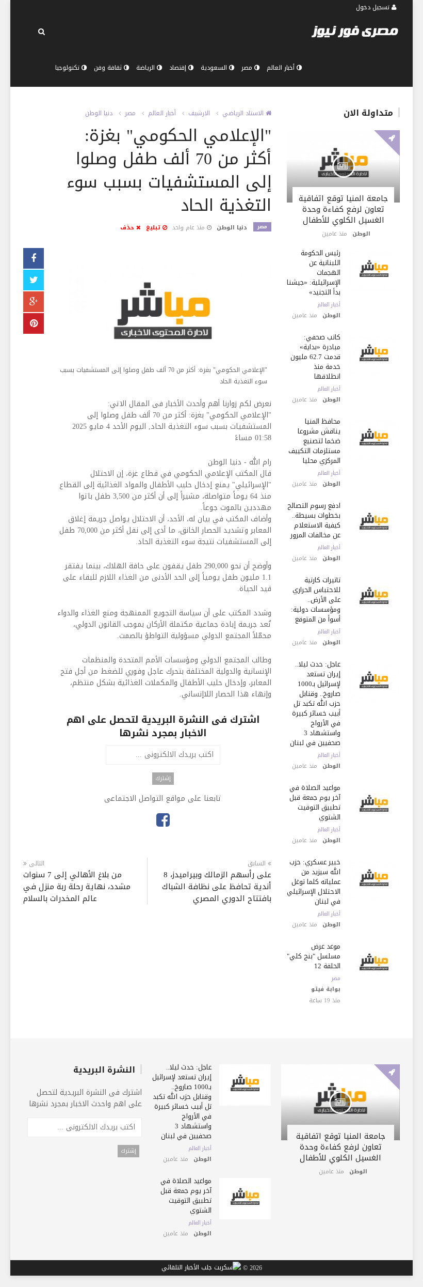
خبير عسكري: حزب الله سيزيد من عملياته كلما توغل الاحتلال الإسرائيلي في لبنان (313, 882)
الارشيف (199, 113)
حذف (128, 227)
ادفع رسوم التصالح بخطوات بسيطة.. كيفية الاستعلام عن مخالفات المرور (313, 520)
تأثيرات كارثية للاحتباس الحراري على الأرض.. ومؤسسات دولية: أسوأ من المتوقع (315, 599)
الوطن (361, 233)
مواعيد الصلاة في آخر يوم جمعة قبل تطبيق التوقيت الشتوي (314, 802)
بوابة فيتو (325, 989)
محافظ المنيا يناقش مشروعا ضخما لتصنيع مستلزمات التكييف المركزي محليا (314, 441)
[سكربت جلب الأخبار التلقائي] (201, 1268)
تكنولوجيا (68, 67)
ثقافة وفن (109, 67)
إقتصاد (178, 67)
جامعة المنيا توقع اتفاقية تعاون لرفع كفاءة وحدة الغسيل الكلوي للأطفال (343, 209)
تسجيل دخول (374, 7)
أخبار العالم (282, 67)
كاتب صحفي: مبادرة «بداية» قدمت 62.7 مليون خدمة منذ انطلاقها (315, 357)
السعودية (215, 67)
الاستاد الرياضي (244, 113)
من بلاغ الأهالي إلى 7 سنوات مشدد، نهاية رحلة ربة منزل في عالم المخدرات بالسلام (77, 887)
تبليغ (154, 227)
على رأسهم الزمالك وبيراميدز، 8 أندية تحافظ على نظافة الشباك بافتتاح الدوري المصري (216, 887)
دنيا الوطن (98, 113)
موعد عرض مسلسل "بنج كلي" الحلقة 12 (313, 956)
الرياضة (146, 67)
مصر (247, 67)
